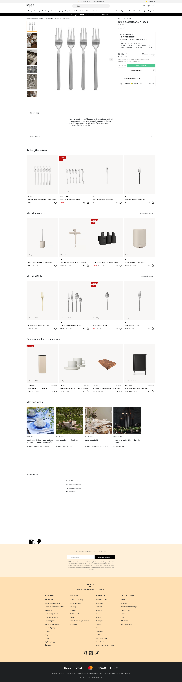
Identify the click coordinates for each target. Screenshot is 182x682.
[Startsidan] (30, 5)
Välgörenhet (124, 621)
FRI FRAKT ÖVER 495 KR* (92, 1)
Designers (99, 607)
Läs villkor (91, 569)
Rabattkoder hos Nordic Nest (105, 645)
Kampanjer (142, 11)
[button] (121, 28)
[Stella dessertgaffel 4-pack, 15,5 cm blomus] (77, 59)
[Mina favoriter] (148, 6)
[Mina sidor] (144, 6)
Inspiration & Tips (101, 599)
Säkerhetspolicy (50, 628)
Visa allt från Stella (147, 276)
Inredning (45, 11)
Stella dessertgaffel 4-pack (62, 18)
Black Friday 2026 (101, 638)
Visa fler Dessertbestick (73, 488)
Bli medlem (151, 46)
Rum (117, 11)
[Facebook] (85, 653)
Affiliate (123, 614)
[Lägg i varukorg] (55, 202)
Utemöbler (96, 11)
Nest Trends (100, 635)
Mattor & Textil (78, 11)
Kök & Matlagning (57, 11)
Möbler (88, 11)
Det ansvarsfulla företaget (129, 607)
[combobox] (150, 1)
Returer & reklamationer (52, 603)
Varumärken (133, 11)
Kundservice (49, 599)
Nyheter (123, 11)
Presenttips (99, 631)
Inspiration (151, 11)
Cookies (47, 631)
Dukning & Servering (33, 11)
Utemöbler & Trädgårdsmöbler (79, 621)
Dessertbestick (49, 18)
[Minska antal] (119, 65)
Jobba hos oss (125, 610)
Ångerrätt (48, 645)
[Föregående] (43, 59)
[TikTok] (97, 653)
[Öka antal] (125, 65)
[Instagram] (91, 653)
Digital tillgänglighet (51, 642)
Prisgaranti (48, 635)
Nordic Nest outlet (126, 624)
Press (122, 617)
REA (97, 614)
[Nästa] (111, 59)
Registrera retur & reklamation (54, 607)
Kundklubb (48, 610)
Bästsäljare (99, 621)
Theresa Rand (122, 19)
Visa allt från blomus (146, 213)
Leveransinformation (51, 617)
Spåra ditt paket (50, 621)
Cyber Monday (100, 642)
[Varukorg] (153, 6)
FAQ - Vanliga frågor (51, 614)
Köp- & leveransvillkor (52, 624)
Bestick (41, 18)
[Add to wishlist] (51, 202)
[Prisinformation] (126, 54)
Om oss (123, 599)
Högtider (98, 624)
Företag (47, 638)
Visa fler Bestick (71, 492)
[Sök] (74, 6)
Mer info (151, 83)
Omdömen (124, 603)
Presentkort (74, 624)
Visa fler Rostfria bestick (73, 484)
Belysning (68, 11)
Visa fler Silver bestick (73, 481)
